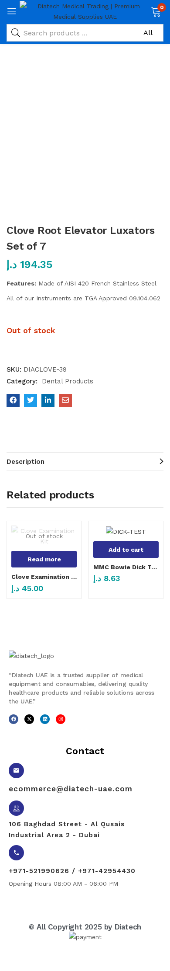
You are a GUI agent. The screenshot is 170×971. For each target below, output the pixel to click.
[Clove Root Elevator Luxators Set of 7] (13, 400)
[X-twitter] (29, 719)
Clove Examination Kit (44, 576)
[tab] (85, 461)
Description (25, 462)
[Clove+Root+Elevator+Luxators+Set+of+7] (30, 400)
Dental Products (67, 381)
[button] (155, 11)
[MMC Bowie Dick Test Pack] (126, 531)
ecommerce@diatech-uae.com (71, 788)
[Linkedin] (45, 719)
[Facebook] (13, 719)
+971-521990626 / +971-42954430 (72, 871)
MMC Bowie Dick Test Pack (126, 567)
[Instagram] (60, 719)
